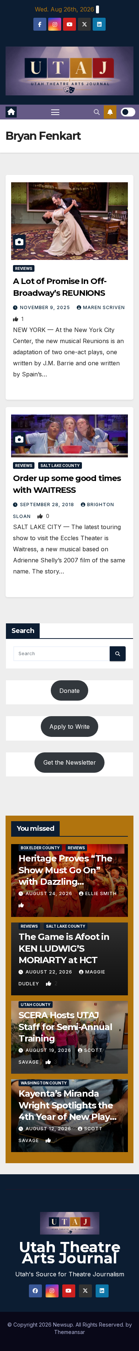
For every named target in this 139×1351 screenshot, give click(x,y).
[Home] (11, 112)
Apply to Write (69, 726)
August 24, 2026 (50, 893)
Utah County (35, 1004)
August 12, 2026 (49, 1128)
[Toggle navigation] (55, 112)
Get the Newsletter (69, 762)
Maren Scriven (104, 307)
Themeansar (69, 1332)
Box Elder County (40, 848)
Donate (69, 690)
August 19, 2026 (49, 1050)
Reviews (23, 268)
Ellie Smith (101, 893)
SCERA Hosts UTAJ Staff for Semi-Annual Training (65, 1026)
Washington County (44, 1083)
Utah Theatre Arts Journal (69, 1252)
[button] (97, 112)
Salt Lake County (60, 465)
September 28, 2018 (48, 504)
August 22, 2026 (50, 972)
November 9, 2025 (46, 307)
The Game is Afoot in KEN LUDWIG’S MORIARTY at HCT (64, 948)
